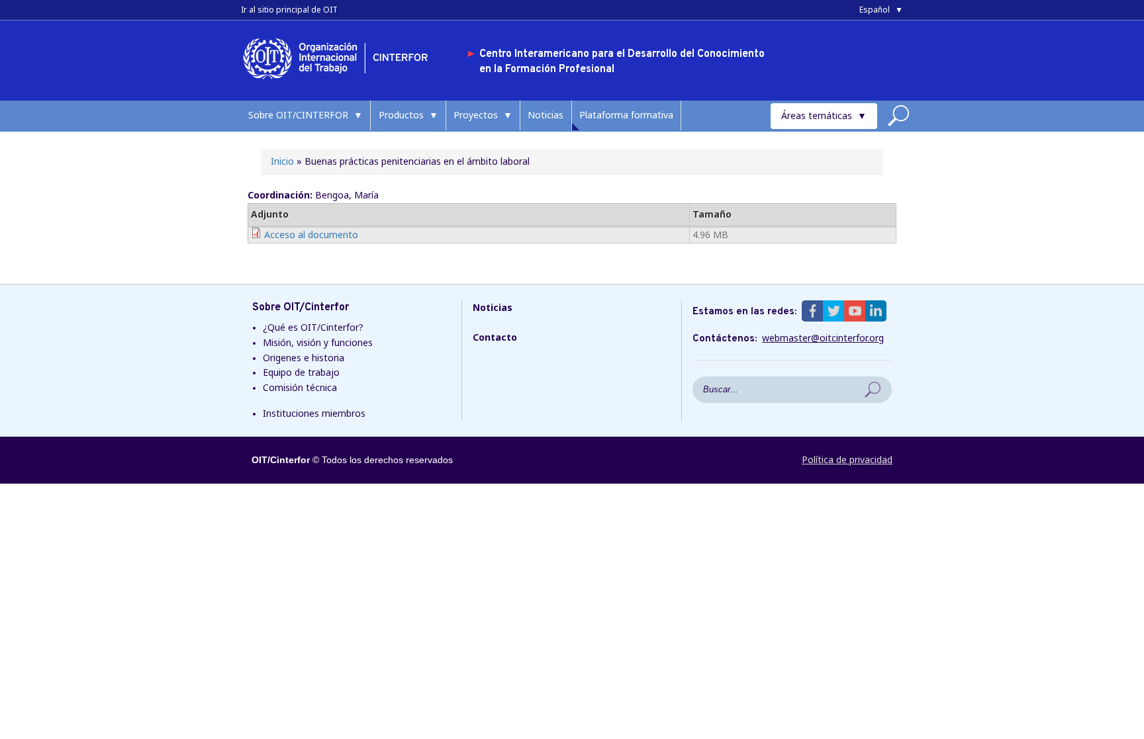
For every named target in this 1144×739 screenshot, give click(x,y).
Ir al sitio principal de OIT (289, 9)
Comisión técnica (300, 387)
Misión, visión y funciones (318, 342)
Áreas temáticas (816, 115)
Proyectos (475, 115)
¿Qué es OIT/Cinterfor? (313, 327)
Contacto (495, 337)
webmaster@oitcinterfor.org (823, 338)
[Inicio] (340, 81)
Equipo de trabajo (301, 372)
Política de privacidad (847, 459)
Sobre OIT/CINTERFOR (298, 115)
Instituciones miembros (314, 413)
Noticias (545, 115)
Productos (401, 115)
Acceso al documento (311, 234)
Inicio (282, 161)
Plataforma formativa (626, 115)
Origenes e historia (303, 357)
